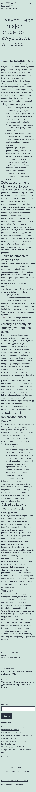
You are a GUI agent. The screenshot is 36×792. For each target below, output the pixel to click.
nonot (5, 655)
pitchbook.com (16, 481)
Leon (9, 67)
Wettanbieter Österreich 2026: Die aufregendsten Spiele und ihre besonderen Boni (16, 749)
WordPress (20, 785)
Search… (4, 704)
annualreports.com (20, 335)
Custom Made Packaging (14, 780)
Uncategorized (16, 657)
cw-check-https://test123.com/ (12, 732)
